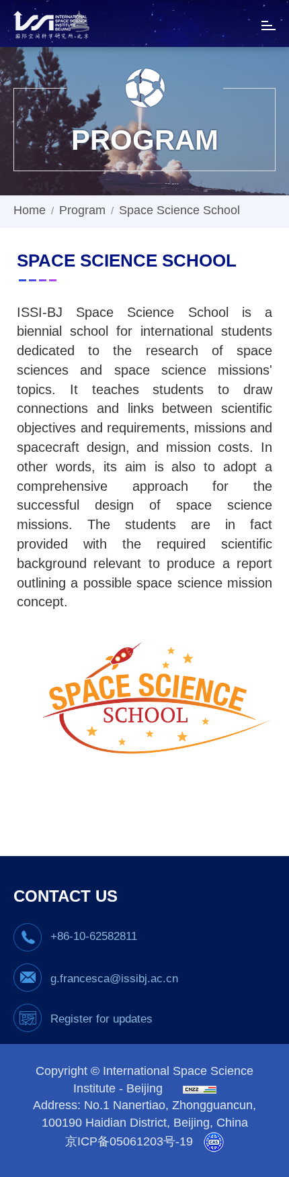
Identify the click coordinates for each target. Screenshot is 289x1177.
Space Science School (179, 210)
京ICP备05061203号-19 (129, 1141)
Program (82, 210)
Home (29, 210)
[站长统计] (196, 1088)
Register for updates (101, 1019)
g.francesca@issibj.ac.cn (114, 978)
